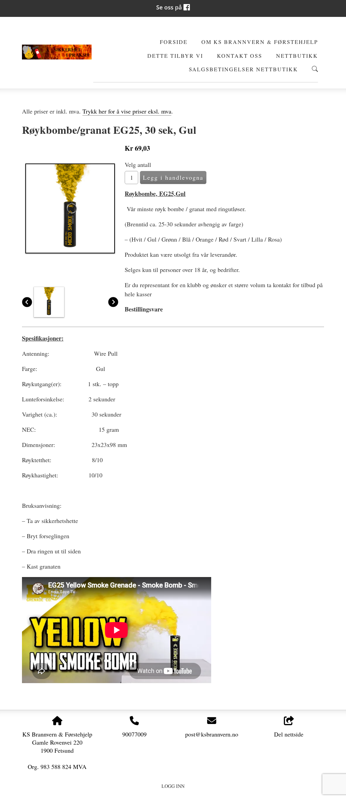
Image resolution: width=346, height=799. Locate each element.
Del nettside (288, 734)
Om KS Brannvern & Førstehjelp (259, 42)
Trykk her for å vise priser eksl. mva (126, 111)
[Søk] (315, 69)
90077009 (134, 734)
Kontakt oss (239, 55)
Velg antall (138, 164)
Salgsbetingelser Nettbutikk (243, 69)
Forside (174, 42)
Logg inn (173, 786)
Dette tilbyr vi (175, 55)
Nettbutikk (297, 55)
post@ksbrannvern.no (211, 734)
